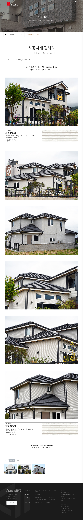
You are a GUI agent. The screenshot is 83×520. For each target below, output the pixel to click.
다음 (18, 461)
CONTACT (28, 503)
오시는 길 (53, 500)
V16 (36, 490)
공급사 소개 (47, 500)
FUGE (54, 490)
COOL (49, 490)
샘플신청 (42, 502)
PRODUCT (28, 490)
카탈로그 (37, 497)
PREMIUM (44, 490)
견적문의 (37, 502)
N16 (39, 490)
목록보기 (12, 461)
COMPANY (28, 500)
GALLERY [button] (12, 35)
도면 (41, 497)
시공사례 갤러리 (38, 494)
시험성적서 (51, 497)
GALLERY (27, 494)
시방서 (45, 497)
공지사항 (48, 502)
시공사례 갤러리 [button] (30, 34)
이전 (6, 461)
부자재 (36, 491)
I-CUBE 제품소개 (39, 500)
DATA (26, 497)
